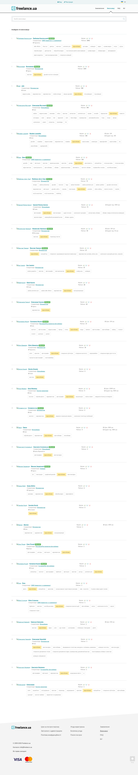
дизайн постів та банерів (51, 74)
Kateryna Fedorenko (37, 622)
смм (31, 163)
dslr (54, 118)
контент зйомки (86, 167)
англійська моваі (112, 167)
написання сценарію (80, 213)
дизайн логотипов (112, 185)
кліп (67, 118)
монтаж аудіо (115, 647)
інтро (115, 46)
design (35, 185)
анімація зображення (39, 656)
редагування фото (75, 673)
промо (89, 113)
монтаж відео (57, 213)
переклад (61, 690)
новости (122, 113)
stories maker (89, 396)
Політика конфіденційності (51, 735)
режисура (94, 141)
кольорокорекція (78, 290)
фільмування (112, 51)
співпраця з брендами (83, 628)
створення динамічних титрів (41, 651)
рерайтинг (36, 690)
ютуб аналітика (37, 193)
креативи (50, 589)
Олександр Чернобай (39, 639)
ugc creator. (62, 628)
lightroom (58, 572)
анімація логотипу (103, 647)
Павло (25, 427)
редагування (70, 690)
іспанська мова (119, 163)
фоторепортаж (59, 271)
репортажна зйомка (94, 213)
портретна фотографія (36, 357)
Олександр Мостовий (39, 105)
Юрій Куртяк (31, 282)
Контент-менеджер (42, 391)
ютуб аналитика (49, 193)
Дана (23, 157)
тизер (108, 118)
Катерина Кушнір (34, 563)
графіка (67, 141)
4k (66, 122)
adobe (35, 113)
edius (58, 113)
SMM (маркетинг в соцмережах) (51, 40)
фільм (114, 118)
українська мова (54, 163)
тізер (102, 118)
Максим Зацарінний (37, 466)
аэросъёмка (113, 141)
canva (93, 606)
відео (99, 46)
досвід (70, 163)
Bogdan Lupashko (35, 133)
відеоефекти (69, 494)
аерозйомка (34, 146)
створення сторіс (34, 610)
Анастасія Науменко (38, 667)
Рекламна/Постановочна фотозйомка (50, 323)
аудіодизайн (43, 146)
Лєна (23, 583)
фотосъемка (42, 329)
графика (39, 141)
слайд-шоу (79, 271)
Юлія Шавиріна (33, 345)
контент (33, 329)
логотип (61, 185)
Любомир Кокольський (40, 38)
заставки (85, 46)
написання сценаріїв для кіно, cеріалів (111, 254)
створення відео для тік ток (108, 353)
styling (114, 329)
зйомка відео (101, 51)
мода (81, 329)
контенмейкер (49, 357)
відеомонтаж (47, 94)
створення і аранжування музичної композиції (63, 254)
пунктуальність (38, 167)
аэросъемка (85, 141)
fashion (88, 329)
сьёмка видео (91, 51)
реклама (52, 113)
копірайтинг (98, 163)
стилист (120, 329)
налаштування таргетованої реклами (66, 589)
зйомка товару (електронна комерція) (113, 213)
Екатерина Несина (36, 321)
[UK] (123, 2)
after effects (37, 46)
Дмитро (26, 525)
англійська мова (48, 606)
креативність (88, 163)
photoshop (33, 572)
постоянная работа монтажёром (75, 51)
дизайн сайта (55, 189)
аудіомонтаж (38, 533)
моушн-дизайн (68, 94)
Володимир (30, 66)
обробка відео (38, 51)
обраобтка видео (59, 51)
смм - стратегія (84, 589)
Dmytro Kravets (33, 369)
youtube (90, 189)
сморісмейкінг (93, 353)
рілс (55, 628)
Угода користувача (77, 727)
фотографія (37, 213)
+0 (86, 105)
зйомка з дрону (69, 217)
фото (24, 589)
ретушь (40, 552)
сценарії (30, 695)
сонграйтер (44, 254)
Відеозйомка (45, 107)
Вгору (132, 762)
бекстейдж (74, 118)
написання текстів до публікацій (83, 416)
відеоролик (104, 113)
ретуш (81, 572)
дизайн (33, 141)
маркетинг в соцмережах (54, 695)
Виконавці (110, 8)
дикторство (48, 51)
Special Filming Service (40, 205)
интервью (36, 118)
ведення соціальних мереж (64, 416)
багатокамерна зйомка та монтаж (101, 651)
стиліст (33, 334)
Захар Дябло (31, 486)
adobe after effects (46, 290)
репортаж (72, 113)
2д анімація (97, 94)
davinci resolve (108, 189)
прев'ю (117, 189)
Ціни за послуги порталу (50, 727)
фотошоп (37, 163)
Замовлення (99, 8)
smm (30, 353)
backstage (60, 122)
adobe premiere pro (87, 185)
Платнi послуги (76, 735)
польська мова (108, 163)
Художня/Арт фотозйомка (46, 566)
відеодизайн (103, 141)
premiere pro (66, 46)
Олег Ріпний (31, 544)
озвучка (64, 189)
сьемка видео (107, 46)
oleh (23, 86)
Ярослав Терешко (35, 248)
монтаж (58, 46)
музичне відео (38, 217)
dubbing (58, 193)
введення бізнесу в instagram (103, 396)
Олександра (30, 684)
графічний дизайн (50, 474)
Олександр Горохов (37, 302)
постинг (31, 396)
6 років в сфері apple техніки (99, 589)
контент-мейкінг (39, 695)
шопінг (48, 334)
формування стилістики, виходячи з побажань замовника (79, 647)
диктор (52, 46)
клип (43, 118)
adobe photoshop (44, 185)
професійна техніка (99, 167)
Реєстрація (69, 2)
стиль (66, 329)
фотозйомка (48, 167)
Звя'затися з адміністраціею (51, 731)
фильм (49, 118)
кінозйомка (67, 435)
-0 (92, 38)
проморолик (82, 118)
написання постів (102, 606)
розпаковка (71, 628)
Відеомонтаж (39, 68)
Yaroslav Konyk (33, 505)
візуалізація (79, 396)
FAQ (118, 8)
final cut (45, 46)
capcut (112, 606)
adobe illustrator (75, 185)
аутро (121, 46)
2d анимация (88, 94)
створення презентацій (72, 606)
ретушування (45, 690)
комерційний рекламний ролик (53, 217)
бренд (60, 329)
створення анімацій (65, 55)
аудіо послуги (67, 213)
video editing (98, 189)
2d (33, 474)
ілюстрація (72, 189)
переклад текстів (55, 236)
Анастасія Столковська (40, 447)
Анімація (42, 468)
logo (67, 185)
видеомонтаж (37, 94)
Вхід (60, 2)
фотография (38, 455)
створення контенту (81, 353)
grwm (94, 628)
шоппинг (40, 334)
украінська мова (65, 167)
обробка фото (40, 396)
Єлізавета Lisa (32, 408)
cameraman (36, 122)
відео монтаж (27, 167)
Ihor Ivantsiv (30, 265)
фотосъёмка (96, 329)
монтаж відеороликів (51, 55)
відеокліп (60, 118)
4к (119, 141)
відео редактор (38, 55)
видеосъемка (26, 94)
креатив (64, 163)
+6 (87, 38)
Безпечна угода (76, 731)
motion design (57, 94)
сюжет (44, 122)
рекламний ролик (94, 118)
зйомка (56, 167)
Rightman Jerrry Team (39, 179)
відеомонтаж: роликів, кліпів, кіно (88, 254)
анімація (92, 46)
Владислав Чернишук (39, 228)
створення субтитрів (67, 353)
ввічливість (76, 167)
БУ (124, 8)
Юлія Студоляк (33, 600)
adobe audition (100, 185)
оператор (51, 122)
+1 (83, 66)
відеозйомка (76, 46)
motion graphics (31, 271)
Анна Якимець (32, 388)
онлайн (96, 113)
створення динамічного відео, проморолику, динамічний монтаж (71, 651)
